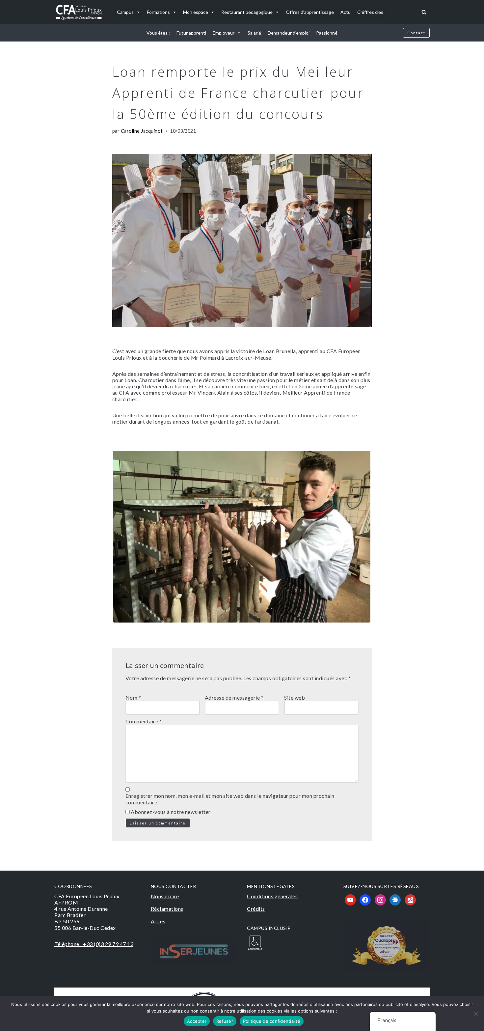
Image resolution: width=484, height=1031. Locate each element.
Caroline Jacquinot (142, 131)
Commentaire (143, 721)
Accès (158, 921)
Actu (345, 12)
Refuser (224, 1021)
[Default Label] (350, 899)
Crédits (256, 909)
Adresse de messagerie (234, 697)
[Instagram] (380, 899)
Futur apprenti (191, 33)
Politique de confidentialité (271, 1021)
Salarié (254, 33)
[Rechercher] (423, 12)
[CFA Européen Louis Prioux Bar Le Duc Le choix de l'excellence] (79, 12)
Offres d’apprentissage (310, 12)
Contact (416, 33)
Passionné (326, 33)
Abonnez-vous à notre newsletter (170, 812)
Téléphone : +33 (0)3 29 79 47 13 (93, 944)
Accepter (196, 1021)
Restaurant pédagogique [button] (247, 12)
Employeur (223, 33)
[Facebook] (365, 899)
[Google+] (395, 899)
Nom (133, 697)
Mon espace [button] (195, 12)
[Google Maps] (410, 899)
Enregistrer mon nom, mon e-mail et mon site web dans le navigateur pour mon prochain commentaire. (230, 799)
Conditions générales (272, 896)
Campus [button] (125, 12)
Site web (294, 697)
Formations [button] (158, 12)
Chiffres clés (370, 12)
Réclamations (167, 909)
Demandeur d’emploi (288, 33)
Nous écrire (165, 896)
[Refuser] (475, 1013)
